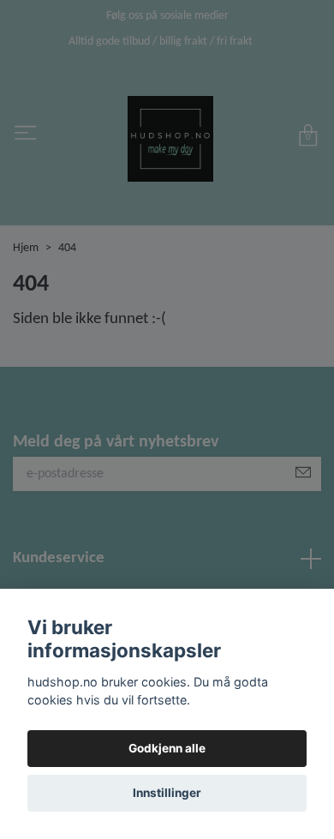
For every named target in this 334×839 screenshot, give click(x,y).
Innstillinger (167, 793)
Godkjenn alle (167, 748)
